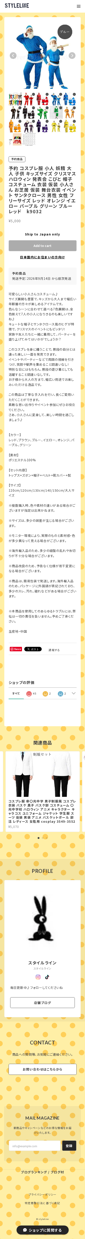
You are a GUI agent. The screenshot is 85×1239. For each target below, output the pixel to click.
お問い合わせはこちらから (43, 1069)
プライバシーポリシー (43, 1194)
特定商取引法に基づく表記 (42, 1203)
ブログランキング (34, 1172)
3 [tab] (47, 838)
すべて (16, 693)
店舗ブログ (42, 1002)
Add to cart (42, 245)
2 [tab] (43, 838)
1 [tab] (38, 838)
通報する (54, 650)
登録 (69, 1145)
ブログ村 (57, 1172)
